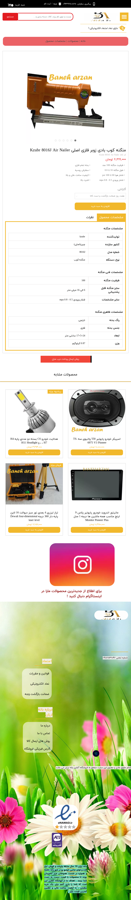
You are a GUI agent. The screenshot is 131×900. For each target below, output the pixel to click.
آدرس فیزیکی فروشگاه (37, 748)
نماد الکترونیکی (39, 684)
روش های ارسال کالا (38, 741)
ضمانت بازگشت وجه (37, 694)
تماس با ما (43, 733)
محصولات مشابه (65, 374)
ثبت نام (47, 3)
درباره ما (45, 725)
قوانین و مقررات (39, 674)
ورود (55, 3)
